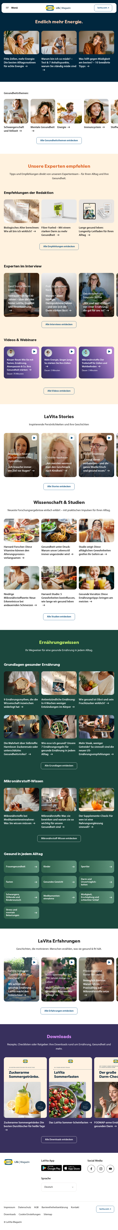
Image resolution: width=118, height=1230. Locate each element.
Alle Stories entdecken (59, 486)
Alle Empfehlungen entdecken (59, 246)
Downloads (10, 1214)
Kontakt (75, 1207)
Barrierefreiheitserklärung (55, 1207)
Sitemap (48, 1214)
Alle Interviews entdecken (59, 324)
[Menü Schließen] (8, 8)
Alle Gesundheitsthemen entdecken (59, 140)
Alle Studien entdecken (59, 617)
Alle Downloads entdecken (59, 1139)
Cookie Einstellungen (30, 1214)
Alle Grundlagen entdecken (59, 766)
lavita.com (102, 8)
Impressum (9, 1207)
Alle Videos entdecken (59, 391)
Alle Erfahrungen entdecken (59, 1011)
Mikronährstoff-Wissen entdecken (59, 838)
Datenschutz (24, 1207)
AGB (36, 1207)
